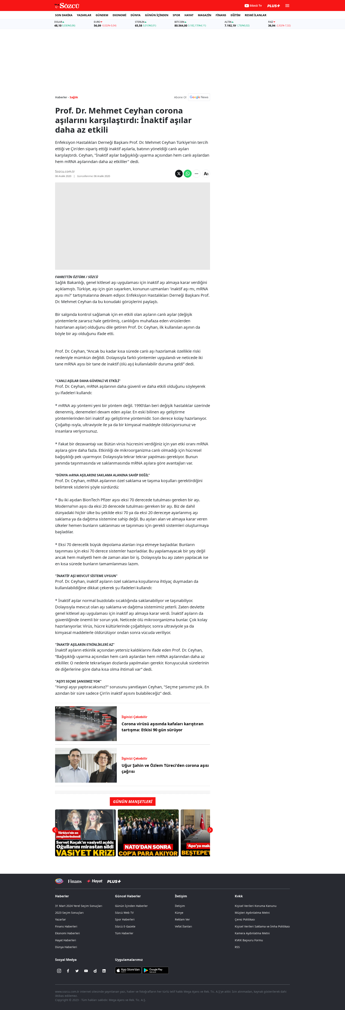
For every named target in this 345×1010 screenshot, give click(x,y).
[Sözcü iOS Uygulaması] (128, 970)
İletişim (180, 906)
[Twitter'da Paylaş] (179, 174)
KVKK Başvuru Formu (249, 940)
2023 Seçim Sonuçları (69, 912)
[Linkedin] (104, 971)
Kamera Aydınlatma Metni (252, 933)
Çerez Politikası (245, 919)
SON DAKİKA (63, 15)
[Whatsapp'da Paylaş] (188, 174)
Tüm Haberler (124, 933)
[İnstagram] (59, 971)
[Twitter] (77, 971)
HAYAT (188, 15)
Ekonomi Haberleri (67, 933)
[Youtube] (86, 971)
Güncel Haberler (128, 896)
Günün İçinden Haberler (131, 906)
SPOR (176, 15)
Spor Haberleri (125, 919)
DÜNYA (136, 15)
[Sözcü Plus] (114, 881)
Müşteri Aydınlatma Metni (252, 912)
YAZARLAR (84, 15)
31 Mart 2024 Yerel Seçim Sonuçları (78, 906)
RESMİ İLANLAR (255, 15)
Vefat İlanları (183, 926)
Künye (179, 912)
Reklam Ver (182, 919)
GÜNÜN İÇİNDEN (156, 15)
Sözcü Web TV (124, 912)
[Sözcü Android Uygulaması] (155, 970)
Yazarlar (60, 919)
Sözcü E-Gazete (125, 926)
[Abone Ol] (199, 97)
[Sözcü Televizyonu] (59, 881)
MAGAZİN (204, 15)
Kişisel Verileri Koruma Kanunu (256, 906)
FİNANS (221, 15)
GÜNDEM (102, 15)
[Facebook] (68, 971)
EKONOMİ (119, 15)
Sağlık (74, 97)
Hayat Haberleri (65, 940)
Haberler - (62, 97)
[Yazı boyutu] (206, 174)
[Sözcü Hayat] (94, 881)
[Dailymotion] (95, 971)
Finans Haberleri (66, 926)
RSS (237, 947)
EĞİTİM (235, 15)
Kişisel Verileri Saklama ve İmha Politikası (262, 926)
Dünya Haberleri (66, 947)
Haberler (62, 896)
